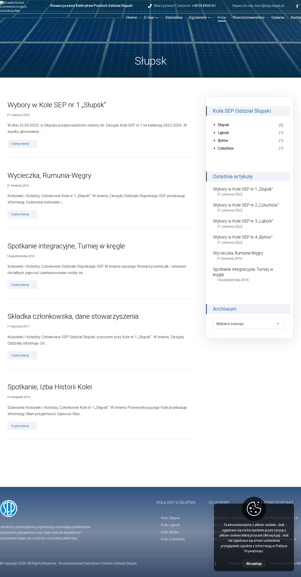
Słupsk (223, 125)
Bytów (223, 140)
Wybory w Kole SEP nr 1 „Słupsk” (243, 189)
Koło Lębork (170, 525)
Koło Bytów (170, 532)
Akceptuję (254, 563)
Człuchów (226, 148)
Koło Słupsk (170, 518)
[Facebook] (297, 6)
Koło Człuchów (173, 539)
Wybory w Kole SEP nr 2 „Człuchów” (246, 205)
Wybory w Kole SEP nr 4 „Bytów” (243, 237)
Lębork (223, 133)
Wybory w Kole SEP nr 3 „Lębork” (243, 221)
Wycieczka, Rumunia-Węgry (238, 253)
